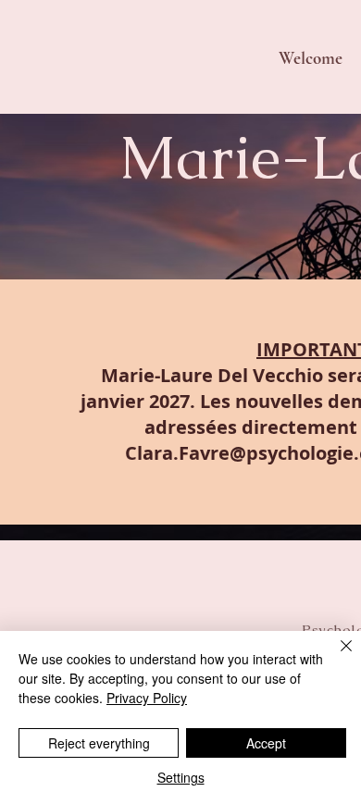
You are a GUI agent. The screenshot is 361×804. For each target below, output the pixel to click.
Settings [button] (181, 777)
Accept (266, 743)
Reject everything (99, 743)
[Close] (335, 657)
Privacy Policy (146, 697)
